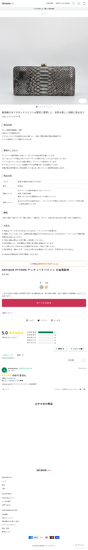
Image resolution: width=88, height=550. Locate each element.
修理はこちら (6, 532)
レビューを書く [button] (78, 349)
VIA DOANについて (8, 498)
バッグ (4, 481)
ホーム (44, 13)
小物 (3, 488)
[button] (81, 389)
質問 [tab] (19, 355)
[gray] (3, 455)
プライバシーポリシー (9, 525)
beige (46, 287)
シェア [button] (7, 389)
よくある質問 (6, 501)
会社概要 (5, 514)
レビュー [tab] (6, 355)
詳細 (56, 264)
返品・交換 (5, 528)
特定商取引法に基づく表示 (10, 521)
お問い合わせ (6, 505)
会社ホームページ (7, 518)
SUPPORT (49, 3)
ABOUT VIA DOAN (63, 3)
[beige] (5, 455)
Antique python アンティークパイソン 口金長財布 (19, 384)
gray (42, 287)
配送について (7, 313)
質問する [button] (61, 349)
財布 (3, 485)
